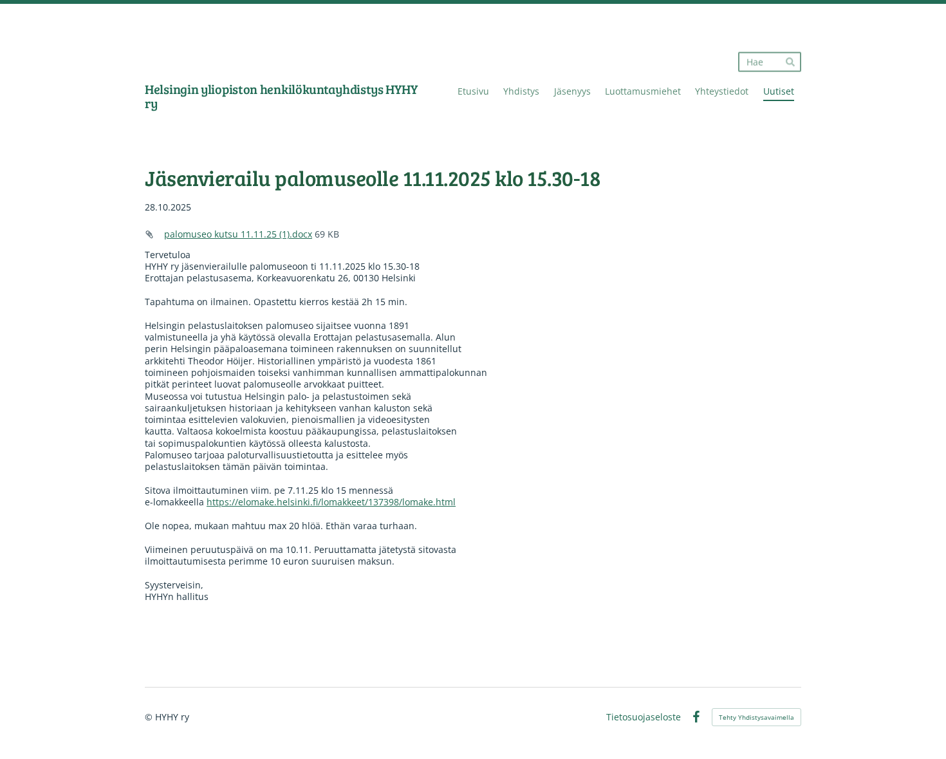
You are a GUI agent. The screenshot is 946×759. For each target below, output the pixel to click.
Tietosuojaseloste (643, 717)
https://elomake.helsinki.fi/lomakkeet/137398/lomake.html (331, 502)
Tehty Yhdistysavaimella (756, 717)
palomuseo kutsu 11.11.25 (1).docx (238, 234)
